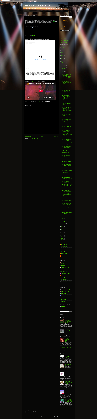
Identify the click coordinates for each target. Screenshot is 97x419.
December (64, 62)
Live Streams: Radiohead (66, 119)
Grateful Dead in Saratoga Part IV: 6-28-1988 (68, 382)
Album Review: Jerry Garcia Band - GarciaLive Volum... (67, 159)
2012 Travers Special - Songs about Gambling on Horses (68, 330)
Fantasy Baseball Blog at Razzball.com (66, 289)
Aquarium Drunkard (65, 262)
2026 (62, 52)
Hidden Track (63, 277)
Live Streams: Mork (65, 105)
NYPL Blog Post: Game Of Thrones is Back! (68, 356)
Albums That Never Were (66, 244)
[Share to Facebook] (48, 101)
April (63, 218)
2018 (62, 226)
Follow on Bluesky (63, 38)
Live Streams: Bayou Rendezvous (65, 211)
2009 (62, 239)
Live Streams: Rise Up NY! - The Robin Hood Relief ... (67, 165)
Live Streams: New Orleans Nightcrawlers (67, 121)
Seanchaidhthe (64, 255)
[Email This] (45, 101)
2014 (62, 232)
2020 (62, 61)
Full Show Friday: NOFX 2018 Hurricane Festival (66, 144)
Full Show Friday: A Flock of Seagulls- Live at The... (67, 77)
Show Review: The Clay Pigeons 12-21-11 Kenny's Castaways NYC (68, 391)
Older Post (54, 136)
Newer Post (28, 136)
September (64, 67)
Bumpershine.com (64, 279)
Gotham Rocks (64, 246)
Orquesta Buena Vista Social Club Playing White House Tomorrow (65, 348)
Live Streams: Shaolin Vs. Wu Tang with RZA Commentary (66, 140)
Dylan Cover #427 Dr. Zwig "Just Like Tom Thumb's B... (66, 168)
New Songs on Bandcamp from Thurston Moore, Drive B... (66, 207)
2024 (62, 55)
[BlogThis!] (46, 101)
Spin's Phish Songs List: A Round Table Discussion (68, 373)
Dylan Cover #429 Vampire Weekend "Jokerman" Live (66, 98)
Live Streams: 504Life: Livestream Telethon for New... (66, 194)
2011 (62, 236)
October (63, 65)
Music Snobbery (64, 283)
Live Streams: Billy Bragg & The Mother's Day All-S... (67, 171)
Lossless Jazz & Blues (65, 273)
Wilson (64, 47)
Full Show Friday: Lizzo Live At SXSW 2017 (67, 213)
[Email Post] (42, 101)
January (63, 223)
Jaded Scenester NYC (65, 253)
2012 (62, 235)
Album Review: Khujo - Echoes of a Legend (66, 96)
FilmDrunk (63, 306)
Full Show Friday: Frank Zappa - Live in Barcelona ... (67, 110)
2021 (62, 59)
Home (41, 136)
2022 (62, 58)
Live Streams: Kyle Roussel (67, 142)
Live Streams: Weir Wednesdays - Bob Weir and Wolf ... (66, 182)
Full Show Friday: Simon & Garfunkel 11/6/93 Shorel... (66, 175)
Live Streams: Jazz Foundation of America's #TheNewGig (66, 150)
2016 (62, 229)
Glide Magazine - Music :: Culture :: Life (66, 282)
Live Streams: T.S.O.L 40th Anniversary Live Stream (66, 101)
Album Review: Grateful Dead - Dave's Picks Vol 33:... (66, 188)
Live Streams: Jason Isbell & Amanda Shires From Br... (67, 147)
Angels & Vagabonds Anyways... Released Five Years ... (67, 191)
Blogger (59, 416)
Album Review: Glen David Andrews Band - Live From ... (66, 162)
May (63, 73)
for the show (34, 81)
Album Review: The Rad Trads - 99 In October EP (67, 128)
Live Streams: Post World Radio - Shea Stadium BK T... (67, 85)
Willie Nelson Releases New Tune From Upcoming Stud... (67, 124)
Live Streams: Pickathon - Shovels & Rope (66, 91)
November (64, 64)
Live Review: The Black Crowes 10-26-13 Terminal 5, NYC (68, 400)
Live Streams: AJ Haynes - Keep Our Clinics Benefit (66, 137)
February (64, 221)
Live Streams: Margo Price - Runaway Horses (67, 108)
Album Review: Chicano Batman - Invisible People (67, 178)
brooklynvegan (64, 271)
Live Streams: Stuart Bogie (66, 179)
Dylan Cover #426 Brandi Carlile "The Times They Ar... (66, 198)
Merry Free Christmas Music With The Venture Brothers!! (68, 321)
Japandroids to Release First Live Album (66, 89)
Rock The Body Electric (37, 5)
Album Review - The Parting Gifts (68, 340)
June (63, 71)
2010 (62, 238)
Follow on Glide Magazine (64, 36)
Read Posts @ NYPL (63, 42)
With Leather (63, 293)
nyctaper (63, 265)
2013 (62, 233)
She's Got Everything (65, 256)
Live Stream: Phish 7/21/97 (67, 126)
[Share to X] (47, 101)
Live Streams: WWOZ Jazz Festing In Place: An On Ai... (66, 201)
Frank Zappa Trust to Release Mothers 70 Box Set (67, 153)
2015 (62, 230)
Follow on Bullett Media (64, 40)
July (63, 70)
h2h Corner (63, 295)
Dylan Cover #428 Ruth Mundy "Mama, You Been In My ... (67, 134)
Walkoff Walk (63, 299)
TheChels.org (63, 301)
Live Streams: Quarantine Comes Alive (66, 75)
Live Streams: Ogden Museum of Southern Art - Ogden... (67, 82)
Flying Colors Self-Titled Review (68, 365)
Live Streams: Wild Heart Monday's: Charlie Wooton (66, 131)
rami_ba (52, 416)
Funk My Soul (63, 263)
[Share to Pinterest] (49, 101)
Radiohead (34, 35)
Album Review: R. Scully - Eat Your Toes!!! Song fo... (67, 117)
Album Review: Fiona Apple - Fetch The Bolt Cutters (67, 185)
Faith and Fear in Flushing (66, 291)
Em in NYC (63, 251)
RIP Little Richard (65, 172)
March (63, 220)
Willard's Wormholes (65, 248)
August (63, 68)
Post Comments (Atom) (34, 138)
